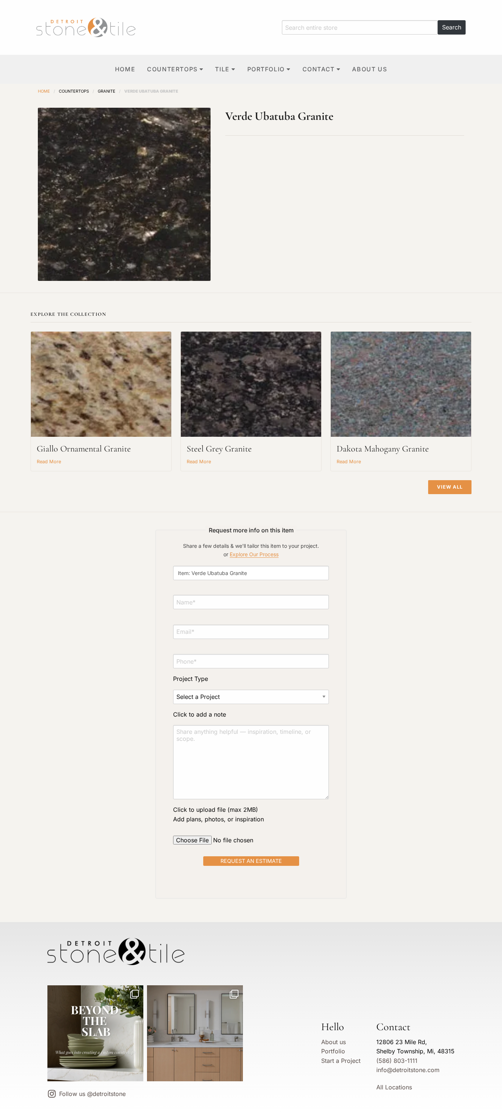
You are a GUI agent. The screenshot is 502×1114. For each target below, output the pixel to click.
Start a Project (341, 1060)
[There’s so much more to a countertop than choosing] (95, 1033)
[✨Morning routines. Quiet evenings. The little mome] (195, 1033)
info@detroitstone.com (408, 1070)
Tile (222, 69)
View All (450, 487)
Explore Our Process (254, 554)
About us (369, 69)
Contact (318, 69)
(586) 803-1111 (396, 1060)
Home (125, 69)
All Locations (394, 1087)
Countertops (172, 69)
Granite (106, 91)
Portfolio (266, 69)
